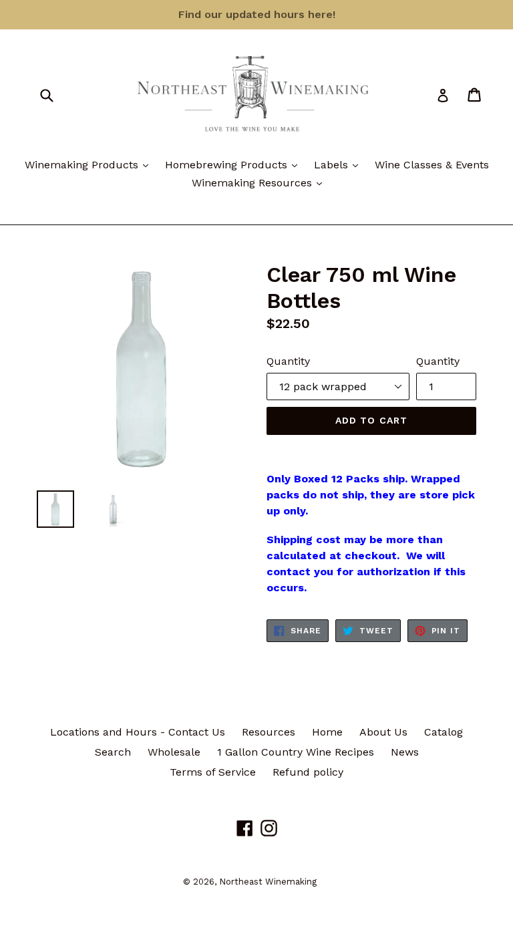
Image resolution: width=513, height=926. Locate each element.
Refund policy (308, 772)
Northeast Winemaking (268, 882)
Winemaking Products (90, 164)
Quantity (288, 361)
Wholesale (174, 752)
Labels (339, 164)
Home (327, 732)
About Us (383, 732)
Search (113, 752)
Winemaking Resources (260, 182)
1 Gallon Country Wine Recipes (295, 752)
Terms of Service (213, 772)
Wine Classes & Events (432, 164)
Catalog (443, 732)
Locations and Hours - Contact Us (137, 732)
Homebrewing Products (234, 164)
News (405, 752)
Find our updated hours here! (256, 14)
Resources (268, 732)
